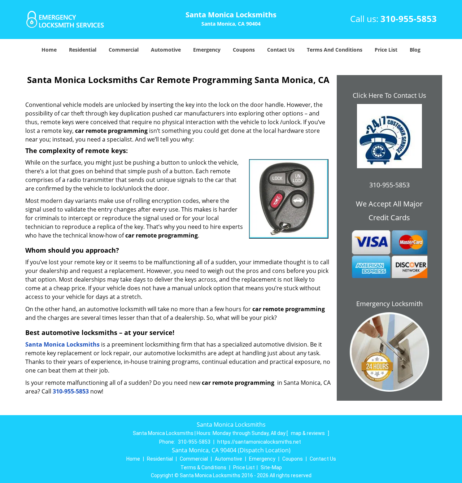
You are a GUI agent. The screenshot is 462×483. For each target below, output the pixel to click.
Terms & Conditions (203, 467)
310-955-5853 (408, 19)
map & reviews (308, 433)
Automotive (166, 49)
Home (49, 49)
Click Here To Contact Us (389, 95)
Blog (415, 49)
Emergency (207, 49)
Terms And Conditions (334, 49)
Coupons (244, 49)
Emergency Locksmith (389, 303)
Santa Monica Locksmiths (62, 344)
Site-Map (271, 467)
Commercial (124, 49)
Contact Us (281, 49)
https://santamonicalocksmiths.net (259, 442)
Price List (386, 49)
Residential (82, 49)
